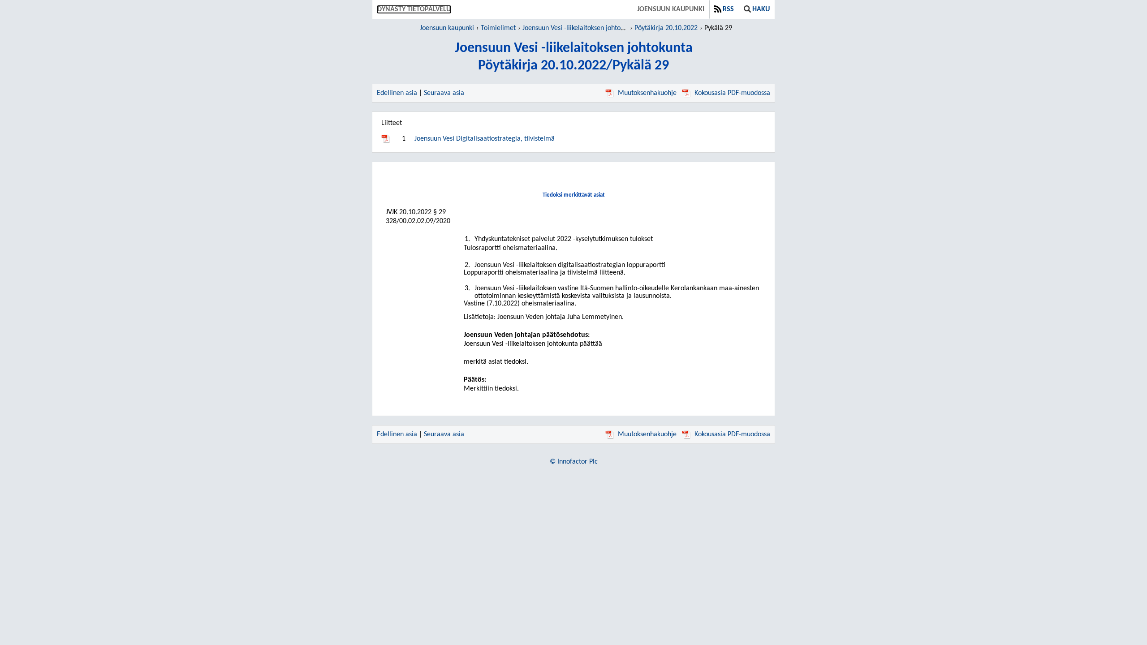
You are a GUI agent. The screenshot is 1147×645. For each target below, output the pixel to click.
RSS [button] (728, 9)
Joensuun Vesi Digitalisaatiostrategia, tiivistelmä (484, 138)
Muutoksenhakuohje (647, 93)
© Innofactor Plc (574, 461)
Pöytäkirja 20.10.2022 (666, 28)
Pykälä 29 (718, 28)
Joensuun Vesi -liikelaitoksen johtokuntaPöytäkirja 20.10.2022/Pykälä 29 (574, 57)
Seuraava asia (444, 93)
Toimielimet (498, 28)
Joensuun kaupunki (670, 9)
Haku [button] (761, 9)
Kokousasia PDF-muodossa (732, 93)
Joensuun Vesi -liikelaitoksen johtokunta (579, 28)
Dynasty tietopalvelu (414, 9)
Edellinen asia (397, 93)
